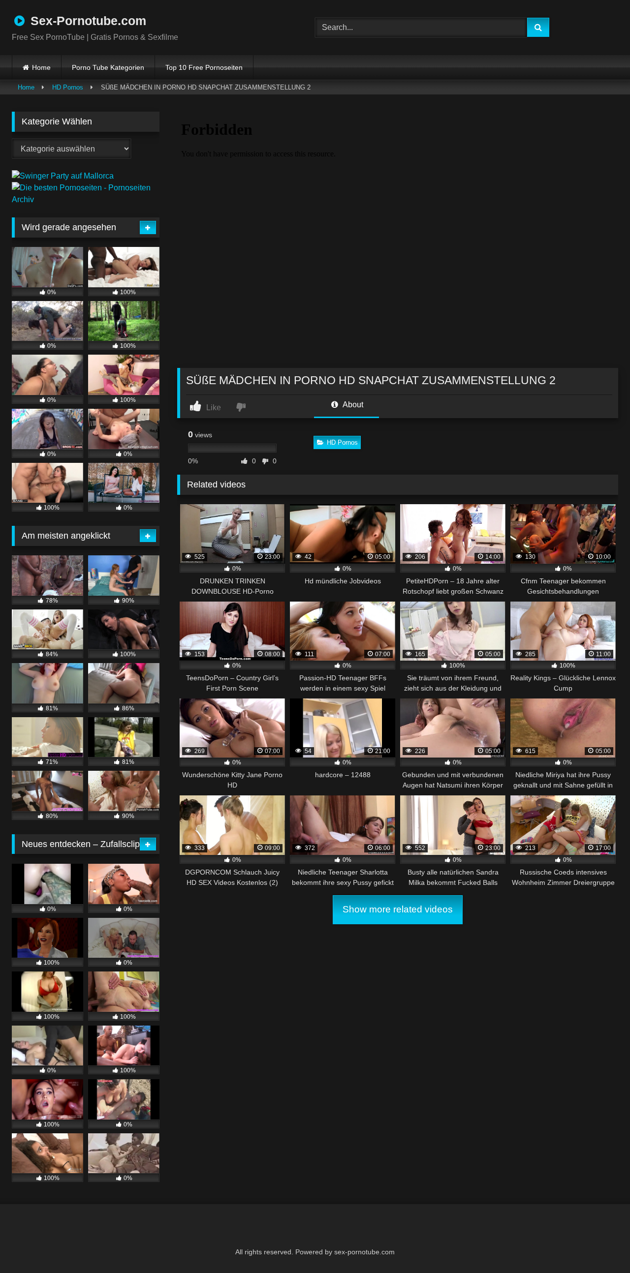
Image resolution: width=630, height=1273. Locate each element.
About (352, 404)
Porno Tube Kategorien (108, 67)
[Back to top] (598, 1243)
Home (41, 67)
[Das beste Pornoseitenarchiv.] (85, 199)
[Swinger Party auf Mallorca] (63, 176)
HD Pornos (67, 87)
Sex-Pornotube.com (86, 21)
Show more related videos (398, 909)
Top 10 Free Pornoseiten (204, 67)
